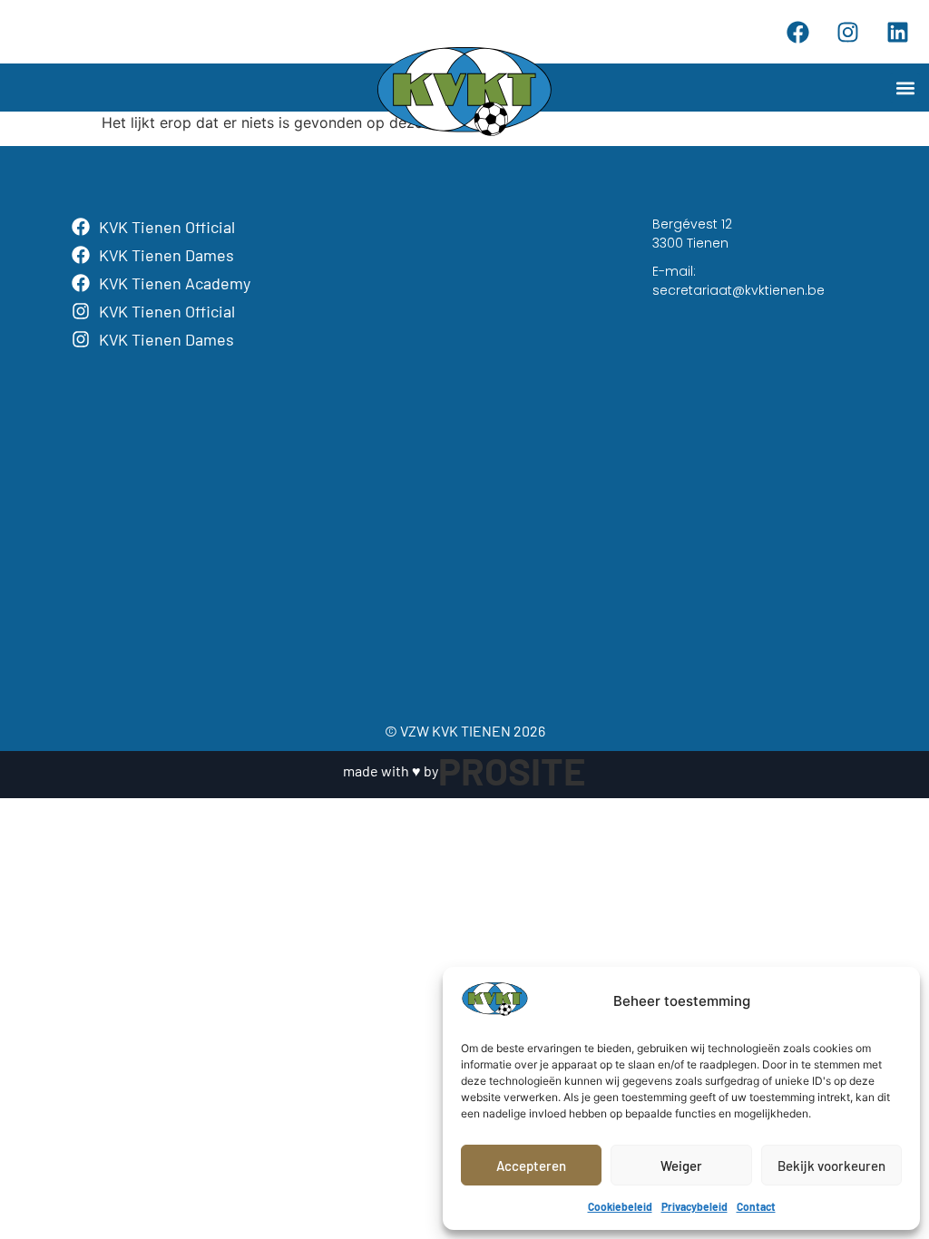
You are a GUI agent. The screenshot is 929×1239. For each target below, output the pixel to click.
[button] (905, 87)
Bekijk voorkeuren (831, 1165)
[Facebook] (797, 31)
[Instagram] (847, 31)
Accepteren (531, 1165)
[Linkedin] (897, 31)
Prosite (512, 770)
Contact (756, 1206)
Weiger (681, 1165)
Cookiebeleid (620, 1206)
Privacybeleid (694, 1206)
